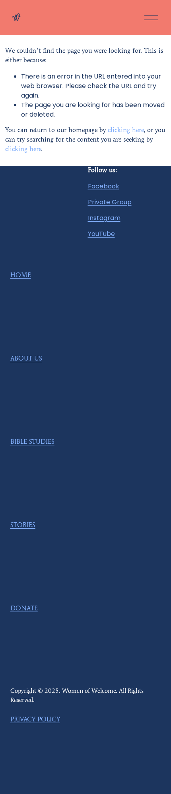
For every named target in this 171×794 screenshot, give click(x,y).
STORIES (22, 525)
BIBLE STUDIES (32, 442)
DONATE (24, 609)
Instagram (104, 217)
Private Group (110, 202)
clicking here (126, 130)
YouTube (101, 233)
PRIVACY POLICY (35, 720)
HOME (20, 275)
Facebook (103, 186)
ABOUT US (26, 359)
